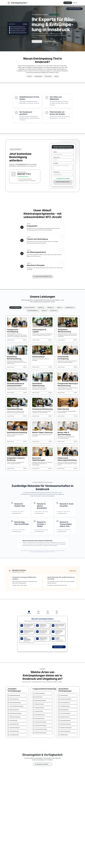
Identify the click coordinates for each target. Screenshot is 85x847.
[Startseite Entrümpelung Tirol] (8, 2)
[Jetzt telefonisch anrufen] (13, 174)
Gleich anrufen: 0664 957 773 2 (43, 276)
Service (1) (44, 310)
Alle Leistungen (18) (15, 307)
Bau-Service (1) (54, 310)
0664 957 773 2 (24, 174)
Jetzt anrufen (68, 2)
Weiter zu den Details (58, 646)
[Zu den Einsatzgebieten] (28, 3)
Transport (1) (50, 307)
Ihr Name (55, 151)
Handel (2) (59, 307)
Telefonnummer (56, 157)
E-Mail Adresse (56, 172)
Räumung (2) (41, 307)
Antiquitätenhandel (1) (33, 310)
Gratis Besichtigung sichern (63, 181)
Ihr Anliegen (56, 163)
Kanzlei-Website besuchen (16, 513)
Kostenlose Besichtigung (50, 41)
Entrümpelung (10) (70, 307)
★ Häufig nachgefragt (29, 307)
